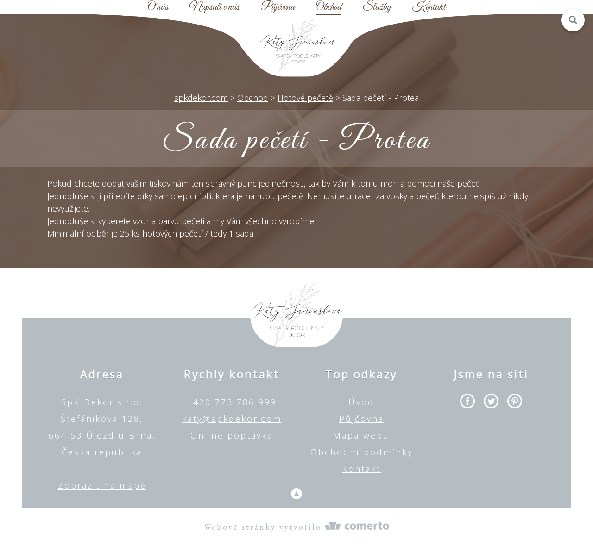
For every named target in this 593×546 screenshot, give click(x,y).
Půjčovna (278, 7)
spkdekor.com (201, 97)
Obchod (328, 7)
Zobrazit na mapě (102, 485)
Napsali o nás (214, 7)
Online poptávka (231, 435)
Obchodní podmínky (361, 452)
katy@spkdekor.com (232, 418)
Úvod (361, 402)
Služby (377, 7)
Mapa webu (361, 435)
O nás (157, 7)
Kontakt (429, 7)
